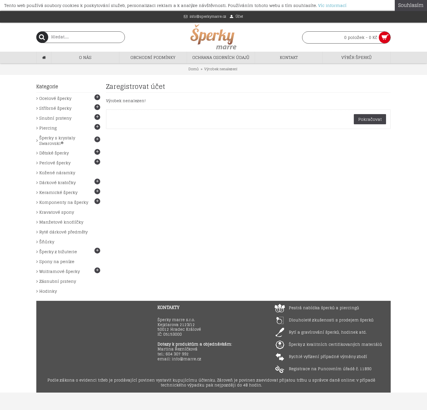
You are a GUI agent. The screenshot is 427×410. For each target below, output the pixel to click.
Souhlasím (411, 5)
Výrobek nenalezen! (220, 69)
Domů (194, 69)
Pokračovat (370, 119)
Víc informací (332, 5)
